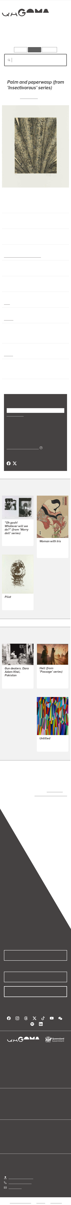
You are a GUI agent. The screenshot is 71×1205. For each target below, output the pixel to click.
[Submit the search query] (6, 60)
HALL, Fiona (28, 97)
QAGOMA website (14, 1103)
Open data (10, 1099)
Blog (39, 1099)
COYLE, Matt (12, 541)
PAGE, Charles (13, 680)
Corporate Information (38, 1202)
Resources (49, 49)
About (40, 1103)
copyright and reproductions (46, 794)
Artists (34, 37)
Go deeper (56, 37)
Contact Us (15, 1184)
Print (7, 303)
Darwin (8, 354)
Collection (25, 24)
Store (7, 1107)
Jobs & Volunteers (20, 1198)
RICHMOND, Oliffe (15, 601)
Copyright (56, 1198)
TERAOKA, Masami (50, 549)
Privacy (40, 1198)
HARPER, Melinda (49, 743)
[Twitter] (15, 463)
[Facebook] (9, 463)
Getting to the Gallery (21, 1174)
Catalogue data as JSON (21, 447)
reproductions (54, 790)
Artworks (13, 37)
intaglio (8, 319)
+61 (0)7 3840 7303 (20, 1179)
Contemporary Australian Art (22, 256)
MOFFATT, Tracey (49, 679)
